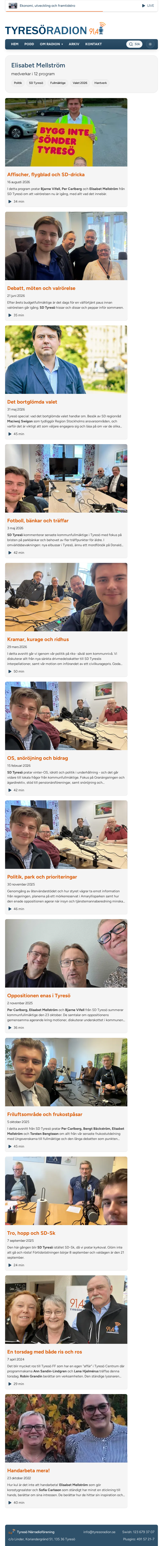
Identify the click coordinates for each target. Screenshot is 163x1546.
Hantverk (100, 83)
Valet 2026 (80, 83)
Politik (18, 83)
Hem (14, 44)
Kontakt (93, 44)
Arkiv (74, 44)
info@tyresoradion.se (99, 1532)
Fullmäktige (58, 83)
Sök (137, 44)
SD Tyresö (36, 83)
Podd (29, 44)
